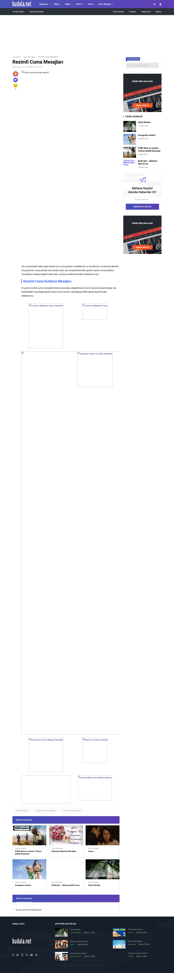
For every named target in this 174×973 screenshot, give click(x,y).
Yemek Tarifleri (18, 12)
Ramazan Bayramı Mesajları (64, 851)
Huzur (91, 851)
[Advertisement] (87, 36)
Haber (56, 4)
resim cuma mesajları (72, 811)
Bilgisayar (43, 4)
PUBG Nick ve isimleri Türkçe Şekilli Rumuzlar (28, 852)
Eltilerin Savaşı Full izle (79, 941)
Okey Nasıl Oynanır (135, 929)
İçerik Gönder (118, 12)
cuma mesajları (21, 811)
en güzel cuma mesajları (45, 811)
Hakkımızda (146, 12)
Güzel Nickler (94, 885)
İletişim (159, 12)
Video (90, 4)
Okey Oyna (132, 944)
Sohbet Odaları (75, 956)
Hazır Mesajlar (105, 4)
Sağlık (67, 4)
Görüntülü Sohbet (36, 12)
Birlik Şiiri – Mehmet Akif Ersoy (66, 885)
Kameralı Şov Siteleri (78, 953)
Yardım (79, 4)
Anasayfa (16, 57)
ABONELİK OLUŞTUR (142, 207)
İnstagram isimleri (23, 885)
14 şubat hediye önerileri (137, 953)
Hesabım (132, 12)
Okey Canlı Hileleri (135, 941)
